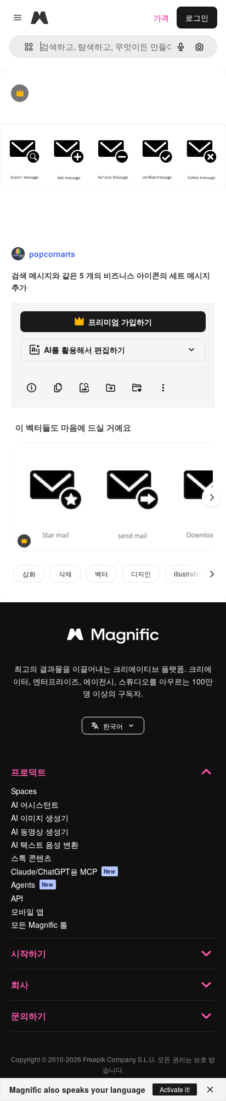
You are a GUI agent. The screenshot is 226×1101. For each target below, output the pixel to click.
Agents (32, 884)
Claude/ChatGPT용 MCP (63, 871)
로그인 (196, 17)
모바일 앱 (27, 911)
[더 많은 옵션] (163, 388)
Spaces (24, 790)
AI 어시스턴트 (35, 804)
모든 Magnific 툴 (39, 924)
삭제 (65, 573)
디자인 (141, 573)
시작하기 (28, 953)
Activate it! (175, 1089)
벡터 (101, 573)
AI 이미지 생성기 (40, 817)
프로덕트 (28, 772)
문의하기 (28, 1015)
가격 (161, 17)
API (17, 898)
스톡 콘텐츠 (31, 857)
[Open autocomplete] (24, 47)
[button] (113, 725)
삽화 (29, 573)
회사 (20, 984)
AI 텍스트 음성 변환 (44, 844)
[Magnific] (113, 637)
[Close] (210, 1089)
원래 (63, 94)
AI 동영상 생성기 (40, 831)
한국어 (113, 726)
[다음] (212, 497)
